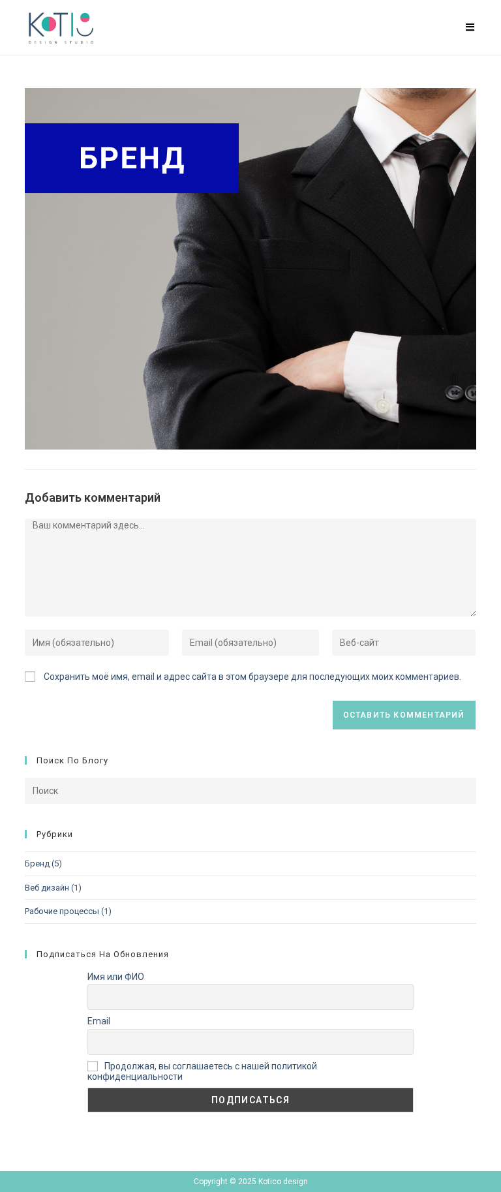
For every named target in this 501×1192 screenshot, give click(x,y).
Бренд (37, 863)
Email (98, 1021)
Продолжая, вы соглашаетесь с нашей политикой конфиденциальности (202, 1071)
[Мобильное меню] (470, 27)
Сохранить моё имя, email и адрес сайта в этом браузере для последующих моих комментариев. (252, 676)
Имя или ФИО (115, 976)
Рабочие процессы (62, 911)
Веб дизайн (47, 888)
